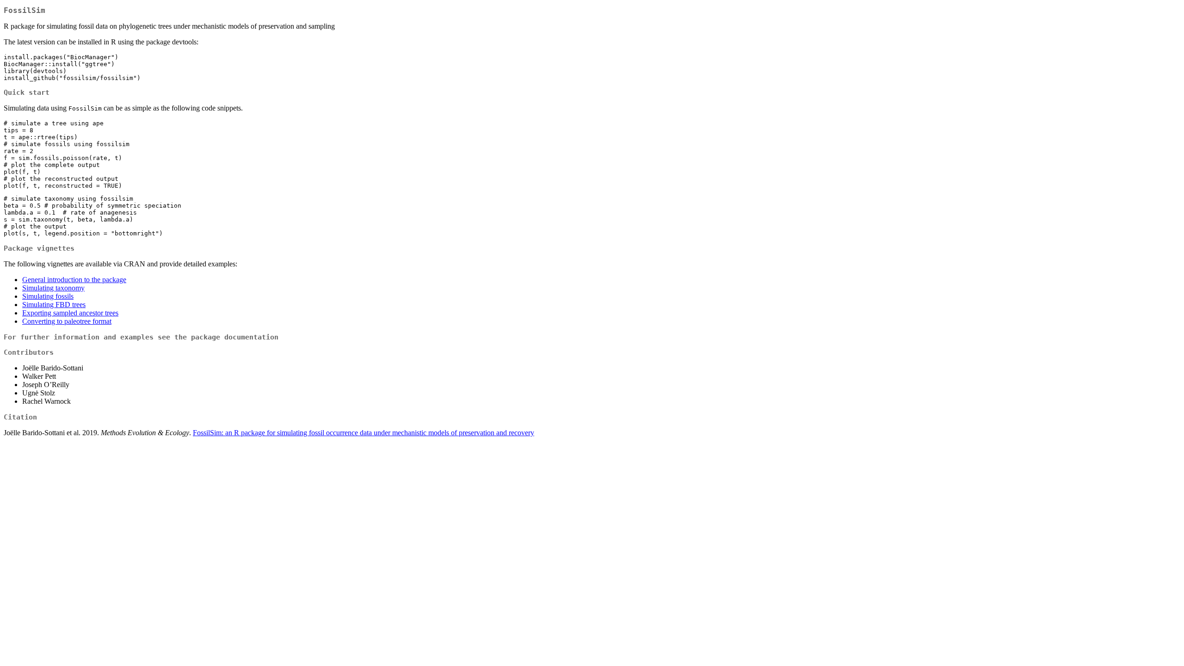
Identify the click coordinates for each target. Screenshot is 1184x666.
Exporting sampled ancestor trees (70, 313)
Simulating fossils (48, 296)
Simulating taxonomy (53, 288)
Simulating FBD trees (54, 304)
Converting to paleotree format (66, 321)
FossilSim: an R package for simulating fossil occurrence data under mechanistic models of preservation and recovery (363, 433)
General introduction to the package (74, 280)
